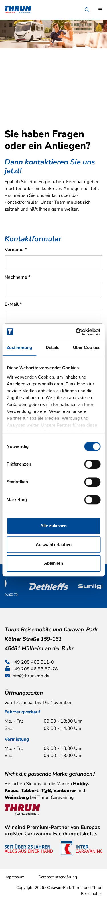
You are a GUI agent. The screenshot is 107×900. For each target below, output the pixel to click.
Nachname (17, 277)
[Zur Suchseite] (87, 9)
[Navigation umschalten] (100, 9)
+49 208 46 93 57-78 (34, 669)
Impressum (15, 877)
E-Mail (13, 304)
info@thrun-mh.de (30, 676)
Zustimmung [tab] (19, 347)
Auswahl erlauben (54, 544)
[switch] (92, 464)
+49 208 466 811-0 (32, 662)
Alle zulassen (53, 525)
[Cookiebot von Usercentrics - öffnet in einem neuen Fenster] (76, 332)
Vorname (16, 249)
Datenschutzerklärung (57, 877)
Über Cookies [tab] (86, 347)
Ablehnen (53, 563)
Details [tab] (53, 347)
